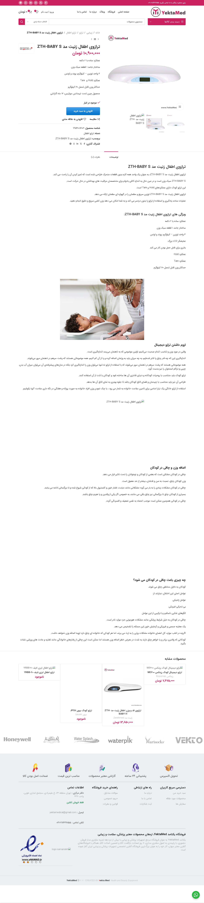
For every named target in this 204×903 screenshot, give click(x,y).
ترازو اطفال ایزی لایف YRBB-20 (39, 672)
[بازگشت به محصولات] (95, 39)
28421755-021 (64, 822)
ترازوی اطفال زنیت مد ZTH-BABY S (73, 138)
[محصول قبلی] (98, 39)
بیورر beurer (81, 714)
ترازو (81, 33)
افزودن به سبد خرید (83, 111)
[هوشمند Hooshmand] (51, 740)
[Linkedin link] (31, 3)
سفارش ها (181, 804)
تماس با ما (146, 798)
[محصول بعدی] (91, 39)
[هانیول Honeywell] (17, 740)
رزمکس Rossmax (164, 676)
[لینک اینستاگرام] (36, 3)
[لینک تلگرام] (21, 3)
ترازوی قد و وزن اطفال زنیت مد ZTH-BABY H (123, 712)
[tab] (111, 155)
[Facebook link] (46, 3)
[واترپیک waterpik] (120, 740)
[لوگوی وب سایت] (168, 12)
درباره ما (148, 793)
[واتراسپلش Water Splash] (86, 740)
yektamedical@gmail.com (63, 812)
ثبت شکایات (146, 804)
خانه (98, 33)
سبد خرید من (179, 793)
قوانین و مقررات (110, 804)
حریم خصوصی (111, 798)
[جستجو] (22, 22)
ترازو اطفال (71, 33)
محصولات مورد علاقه (176, 798)
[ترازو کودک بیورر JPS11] (81, 687)
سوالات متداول (111, 793)
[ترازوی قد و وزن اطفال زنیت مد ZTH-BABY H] (123, 687)
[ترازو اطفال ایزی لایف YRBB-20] (39, 668)
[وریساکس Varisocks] (154, 740)
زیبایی (89, 33)
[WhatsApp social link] (26, 3)
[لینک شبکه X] (41, 3)
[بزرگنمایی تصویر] (179, 106)
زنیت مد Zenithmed (122, 718)
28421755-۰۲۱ (153, 2)
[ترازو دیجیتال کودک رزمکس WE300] (164, 668)
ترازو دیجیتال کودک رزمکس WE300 (164, 672)
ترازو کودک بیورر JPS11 (81, 710)
